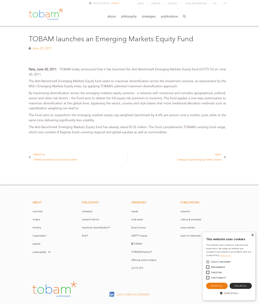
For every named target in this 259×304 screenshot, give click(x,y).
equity (134, 211)
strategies (149, 16)
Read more (226, 255)
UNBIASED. (87, 211)
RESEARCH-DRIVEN (90, 219)
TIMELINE (37, 227)
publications (169, 16)
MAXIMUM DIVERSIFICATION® (96, 227)
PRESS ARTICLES (188, 227)
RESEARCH (185, 211)
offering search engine (143, 260)
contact (173, 3)
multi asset (137, 219)
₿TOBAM (136, 243)
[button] (184, 16)
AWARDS (36, 243)
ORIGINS (36, 219)
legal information (195, 3)
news (141, 3)
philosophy (129, 16)
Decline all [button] (241, 285)
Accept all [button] (217, 285)
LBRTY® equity (139, 235)
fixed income (138, 227)
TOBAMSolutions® (141, 251)
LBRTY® (85, 235)
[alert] (229, 266)
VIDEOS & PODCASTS (191, 219)
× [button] (252, 235)
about (111, 16)
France (115, 3)
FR (225, 3)
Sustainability (39, 252)
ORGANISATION (39, 235)
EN (215, 3)
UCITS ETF (137, 268)
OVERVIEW (38, 211)
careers (155, 3)
